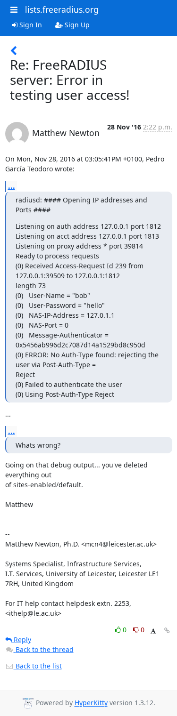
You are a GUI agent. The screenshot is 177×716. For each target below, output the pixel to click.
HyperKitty (91, 703)
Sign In (29, 24)
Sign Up (76, 24)
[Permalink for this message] (167, 630)
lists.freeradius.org (62, 9)
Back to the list (38, 665)
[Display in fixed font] (153, 631)
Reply (21, 639)
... (11, 186)
